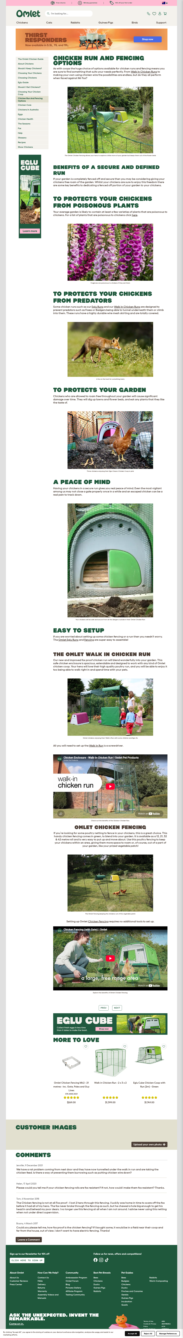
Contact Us (43, 1277)
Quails (124, 1305)
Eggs (20, 114)
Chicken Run (140, 619)
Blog (68, 1284)
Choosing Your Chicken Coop (29, 92)
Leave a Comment (29, 1239)
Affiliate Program (74, 1291)
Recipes (22, 142)
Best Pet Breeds (102, 1272)
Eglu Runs (97, 306)
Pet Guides (127, 1272)
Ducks (97, 1284)
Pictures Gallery (73, 1287)
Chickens (98, 1281)
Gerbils (124, 1294)
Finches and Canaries (132, 1291)
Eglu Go (135, 738)
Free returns (61, 3)
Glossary (22, 137)
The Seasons (24, 123)
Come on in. (16, 1323)
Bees (96, 1277)
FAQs (40, 1281)
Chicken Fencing (79, 155)
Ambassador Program (76, 1277)
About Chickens (25, 63)
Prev (104, 1008)
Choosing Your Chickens (30, 73)
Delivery (42, 1284)
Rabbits (97, 1291)
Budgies (125, 1281)
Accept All (132, 1334)
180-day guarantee (90, 3)
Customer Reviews (19, 1281)
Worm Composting (158, 1281)
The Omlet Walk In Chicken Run (101, 654)
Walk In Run (96, 745)
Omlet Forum (72, 1281)
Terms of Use (148, 1321)
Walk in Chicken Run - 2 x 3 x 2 (110, 1082)
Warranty (42, 1291)
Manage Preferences (168, 1334)
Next (117, 1008)
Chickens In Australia (28, 109)
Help (20, 133)
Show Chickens (25, 147)
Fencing (89, 639)
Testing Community (75, 1294)
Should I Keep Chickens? (30, 68)
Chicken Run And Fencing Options (30, 99)
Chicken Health (25, 119)
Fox (19, 128)
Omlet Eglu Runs (68, 639)
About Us (14, 1277)
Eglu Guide (23, 82)
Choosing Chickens (27, 77)
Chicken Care (24, 105)
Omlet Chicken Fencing (110, 827)
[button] (147, 1273)
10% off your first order (123, 3)
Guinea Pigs (99, 1287)
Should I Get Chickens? (29, 87)
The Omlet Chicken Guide (30, 59)
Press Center (16, 1284)
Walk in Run (109, 738)
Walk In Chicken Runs (144, 71)
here (134, 215)
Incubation (126, 1301)
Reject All (148, 1334)
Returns (41, 1287)
